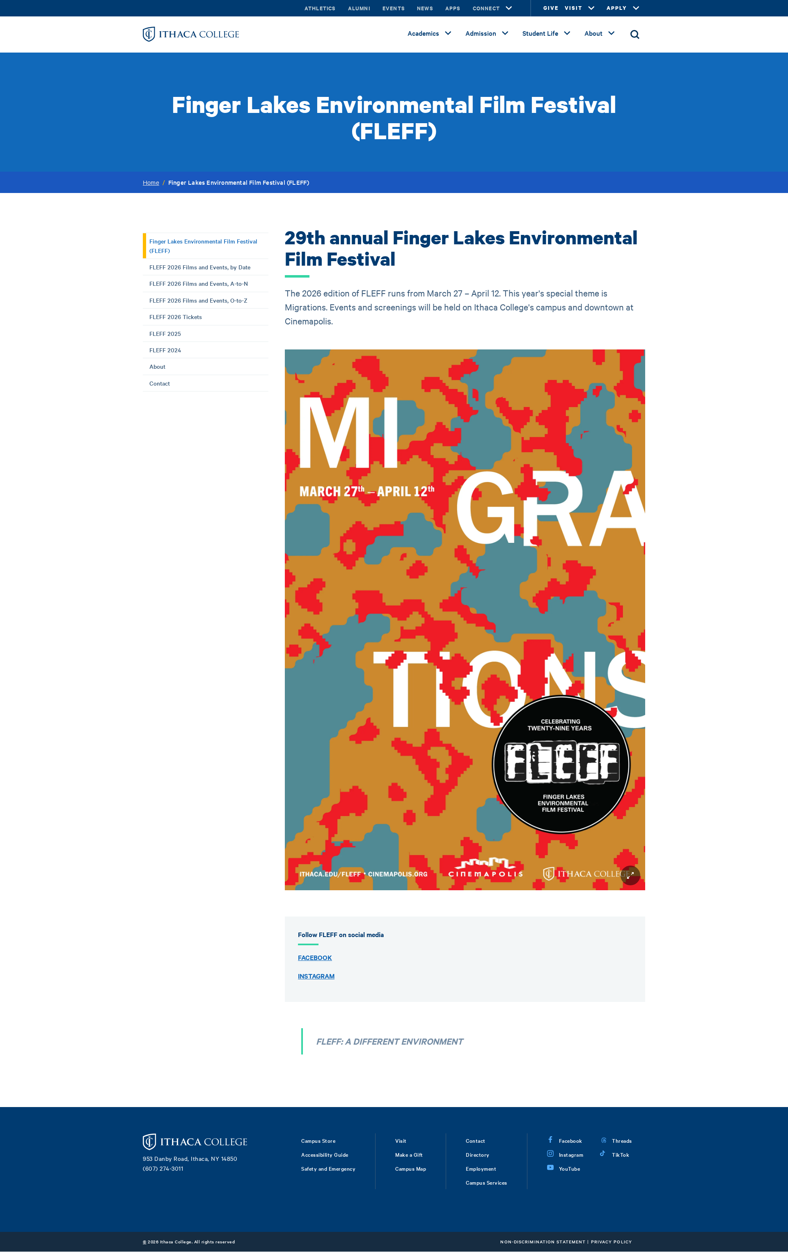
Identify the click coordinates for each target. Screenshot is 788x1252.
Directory (478, 1154)
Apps (452, 8)
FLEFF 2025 (165, 333)
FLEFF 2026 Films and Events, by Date (199, 267)
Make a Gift (409, 1154)
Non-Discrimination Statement (543, 1241)
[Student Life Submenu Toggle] (567, 33)
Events (394, 8)
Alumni (359, 8)
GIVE (551, 8)
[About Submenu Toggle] (611, 33)
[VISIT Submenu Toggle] (591, 8)
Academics (423, 32)
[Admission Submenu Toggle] (505, 33)
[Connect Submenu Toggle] (509, 8)
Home (151, 182)
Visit (401, 1140)
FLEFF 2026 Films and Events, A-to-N (198, 283)
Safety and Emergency (328, 1168)
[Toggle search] (635, 34)
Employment (481, 1168)
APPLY (617, 8)
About (593, 32)
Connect (486, 8)
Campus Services (486, 1182)
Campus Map (410, 1168)
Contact (159, 383)
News (425, 8)
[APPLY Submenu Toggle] (636, 8)
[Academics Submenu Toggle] (448, 33)
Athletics (320, 8)
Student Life (540, 32)
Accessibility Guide (324, 1154)
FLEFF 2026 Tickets (175, 316)
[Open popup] (630, 875)
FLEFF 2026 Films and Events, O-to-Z (198, 300)
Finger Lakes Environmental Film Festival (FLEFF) (203, 245)
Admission (480, 32)
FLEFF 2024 (165, 350)
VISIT (573, 8)
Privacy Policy (611, 1241)
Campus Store (318, 1140)
